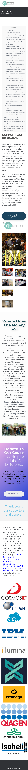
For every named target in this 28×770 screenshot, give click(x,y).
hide (16, 27)
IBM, (17, 559)
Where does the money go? (10, 62)
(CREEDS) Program (11, 414)
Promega (8, 566)
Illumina (7, 561)
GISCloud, (8, 559)
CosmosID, (9, 557)
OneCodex (8, 564)
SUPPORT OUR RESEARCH (9, 30)
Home (2, 13)
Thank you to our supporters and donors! (13, 115)
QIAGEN (18, 566)
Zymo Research (13, 569)
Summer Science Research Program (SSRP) (13, 404)
